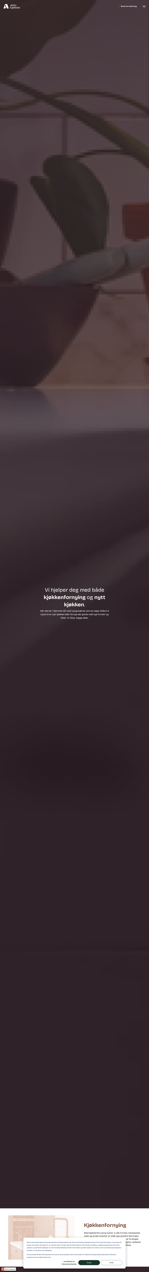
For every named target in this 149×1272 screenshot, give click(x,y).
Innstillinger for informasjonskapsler (69, 1262)
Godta (89, 1262)
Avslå (111, 1262)
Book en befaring (129, 6)
